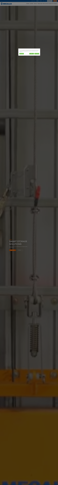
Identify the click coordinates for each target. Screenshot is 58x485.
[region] (29, 52)
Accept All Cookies (37, 53)
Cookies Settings (21, 53)
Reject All (32, 53)
